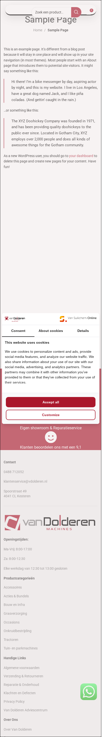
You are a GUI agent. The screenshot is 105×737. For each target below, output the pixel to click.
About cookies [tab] (51, 331)
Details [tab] (83, 331)
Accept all (50, 402)
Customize (51, 415)
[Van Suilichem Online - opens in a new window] (78, 319)
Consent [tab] (18, 331)
